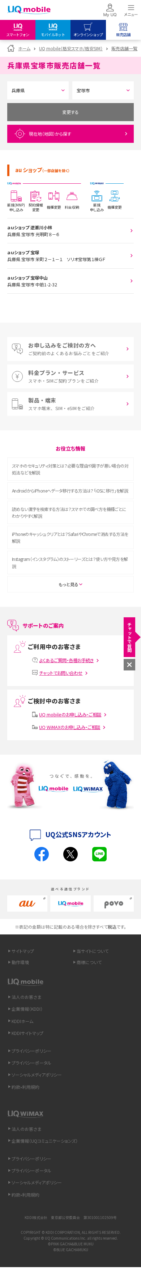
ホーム (24, 48)
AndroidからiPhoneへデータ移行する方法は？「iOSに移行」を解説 (70, 490)
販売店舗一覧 (124, 48)
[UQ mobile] (29, 11)
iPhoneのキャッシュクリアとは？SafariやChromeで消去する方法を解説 (70, 537)
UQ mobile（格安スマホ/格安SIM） (71, 48)
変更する (70, 112)
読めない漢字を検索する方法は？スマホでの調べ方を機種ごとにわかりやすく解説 (69, 512)
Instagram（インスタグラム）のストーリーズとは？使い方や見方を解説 (70, 562)
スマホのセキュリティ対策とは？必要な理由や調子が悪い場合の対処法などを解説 (70, 469)
